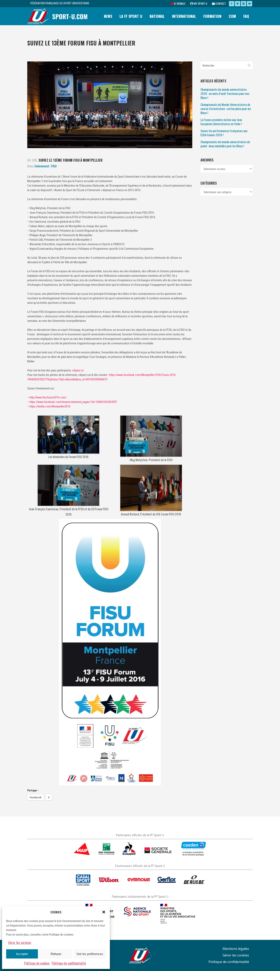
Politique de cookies (37, 963)
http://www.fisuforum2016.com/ (48, 397)
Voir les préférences (89, 954)
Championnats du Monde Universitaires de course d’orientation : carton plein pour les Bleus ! (225, 108)
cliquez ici (78, 370)
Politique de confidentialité (69, 963)
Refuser (56, 954)
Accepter (22, 954)
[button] (104, 912)
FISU (54, 166)
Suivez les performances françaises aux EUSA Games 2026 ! (223, 132)
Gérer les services (19, 942)
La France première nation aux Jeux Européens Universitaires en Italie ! (221, 121)
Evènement (42, 166)
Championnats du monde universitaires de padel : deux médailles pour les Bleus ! (225, 144)
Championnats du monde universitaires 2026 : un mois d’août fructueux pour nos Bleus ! (224, 93)
